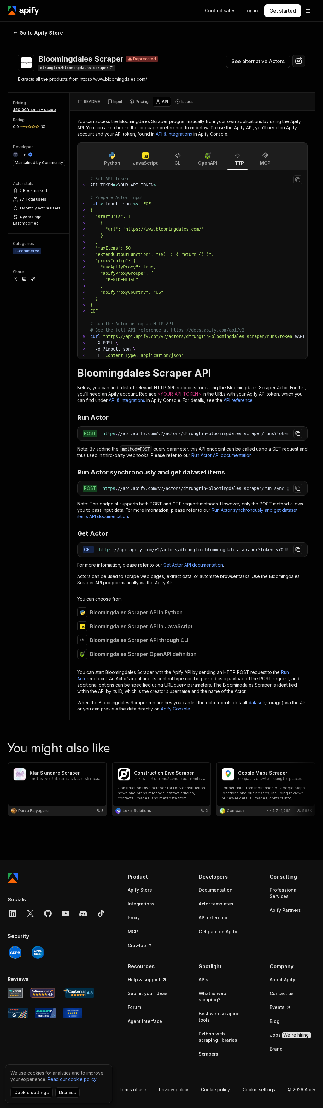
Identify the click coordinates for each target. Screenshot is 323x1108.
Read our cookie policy (72, 1079)
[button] (150, 877)
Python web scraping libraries (218, 1037)
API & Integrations (174, 134)
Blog (274, 1021)
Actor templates (216, 903)
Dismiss (67, 1092)
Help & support (144, 979)
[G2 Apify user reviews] (18, 1013)
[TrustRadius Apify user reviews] (45, 1013)
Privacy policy (173, 1089)
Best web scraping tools (219, 1017)
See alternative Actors (258, 61)
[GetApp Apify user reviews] (15, 993)
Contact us (282, 993)
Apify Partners (285, 910)
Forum (134, 1007)
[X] (30, 913)
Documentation (215, 890)
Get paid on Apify (218, 931)
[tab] (89, 102)
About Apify (282, 979)
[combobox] (298, 61)
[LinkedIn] (13, 913)
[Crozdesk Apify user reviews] (72, 1013)
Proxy (134, 917)
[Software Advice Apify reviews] (43, 993)
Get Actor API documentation (193, 565)
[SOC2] (37, 952)
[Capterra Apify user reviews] (78, 993)
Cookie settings (259, 1089)
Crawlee (137, 945)
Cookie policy (215, 1089)
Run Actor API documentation (221, 455)
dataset (256, 702)
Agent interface (145, 1021)
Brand (276, 1049)
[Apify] (23, 10)
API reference (238, 400)
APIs (203, 979)
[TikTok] (101, 913)
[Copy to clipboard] (297, 179)
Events (277, 1007)
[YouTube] (66, 913)
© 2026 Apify (301, 1089)
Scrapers (208, 1054)
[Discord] (83, 913)
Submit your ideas (147, 993)
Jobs (290, 1035)
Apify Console (175, 708)
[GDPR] (15, 952)
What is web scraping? (212, 996)
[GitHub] (48, 913)
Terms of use (132, 1089)
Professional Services (284, 893)
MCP (133, 931)
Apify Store (140, 890)
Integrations (141, 903)
